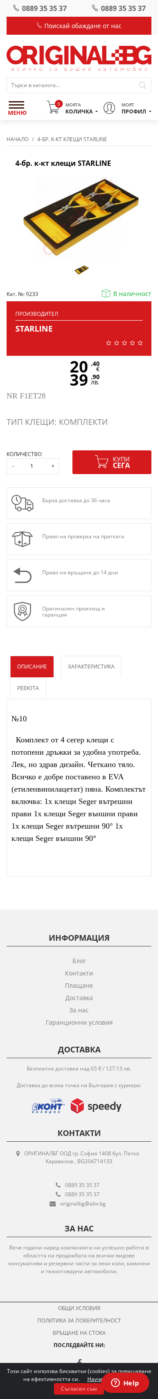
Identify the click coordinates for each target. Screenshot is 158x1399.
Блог (79, 961)
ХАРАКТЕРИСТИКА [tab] (91, 666)
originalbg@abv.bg (83, 1203)
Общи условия (79, 1308)
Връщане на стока (79, 1333)
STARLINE (34, 328)
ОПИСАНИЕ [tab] (32, 666)
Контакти (79, 973)
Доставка (79, 998)
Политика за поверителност (79, 1320)
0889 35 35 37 (44, 8)
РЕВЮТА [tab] (28, 688)
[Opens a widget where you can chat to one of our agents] (125, 1384)
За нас (79, 1010)
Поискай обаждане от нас (82, 26)
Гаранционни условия (79, 1022)
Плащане (79, 985)
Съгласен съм (79, 1388)
